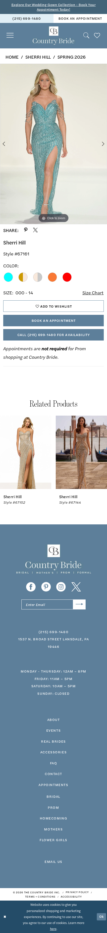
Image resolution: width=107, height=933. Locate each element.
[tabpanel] (53, 144)
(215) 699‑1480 (26, 18)
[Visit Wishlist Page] (97, 35)
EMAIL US (53, 861)
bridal (53, 796)
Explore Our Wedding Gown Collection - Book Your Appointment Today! (53, 7)
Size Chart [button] (93, 292)
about (53, 719)
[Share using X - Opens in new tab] (35, 230)
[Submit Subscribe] (79, 604)
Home (12, 56)
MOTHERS (53, 828)
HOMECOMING (53, 818)
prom (53, 807)
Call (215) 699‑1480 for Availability (53, 334)
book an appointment (80, 18)
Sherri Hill (38, 56)
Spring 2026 (71, 56)
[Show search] (86, 35)
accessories (53, 751)
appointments (53, 784)
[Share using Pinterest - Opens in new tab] (25, 230)
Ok (101, 916)
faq (53, 762)
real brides (53, 741)
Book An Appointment (54, 320)
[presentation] (25, 452)
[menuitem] (27, 18)
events (53, 730)
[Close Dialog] (4, 917)
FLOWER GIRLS (53, 839)
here (53, 928)
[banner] (53, 35)
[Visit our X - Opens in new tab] (76, 587)
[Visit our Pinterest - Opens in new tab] (46, 587)
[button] (10, 35)
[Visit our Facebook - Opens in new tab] (31, 587)
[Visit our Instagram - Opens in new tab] (61, 587)
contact (53, 773)
